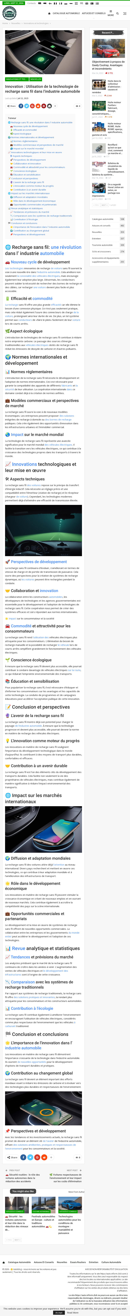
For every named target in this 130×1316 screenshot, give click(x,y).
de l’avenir (48, 1140)
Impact (17, 434)
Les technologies (14, 268)
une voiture (39, 287)
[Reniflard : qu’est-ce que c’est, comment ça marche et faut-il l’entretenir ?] (99, 148)
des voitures (34, 485)
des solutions (66, 415)
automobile (52, 253)
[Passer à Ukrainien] (81, 3)
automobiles (56, 596)
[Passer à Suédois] (97, 3)
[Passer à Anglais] (86, 3)
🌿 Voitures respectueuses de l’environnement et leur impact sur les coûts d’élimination (65, 1178)
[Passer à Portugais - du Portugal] (92, 3)
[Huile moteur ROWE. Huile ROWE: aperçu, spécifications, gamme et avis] (99, 127)
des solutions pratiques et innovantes (34, 997)
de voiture (56, 268)
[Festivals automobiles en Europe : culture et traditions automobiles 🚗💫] (43, 1205)
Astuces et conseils (93, 13)
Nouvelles (35, 79)
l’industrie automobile (48, 272)
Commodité (21, 626)
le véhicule (63, 644)
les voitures (28, 579)
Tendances (20, 957)
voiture (76, 319)
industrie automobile (23, 1048)
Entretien (96, 238)
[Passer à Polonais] (65, 3)
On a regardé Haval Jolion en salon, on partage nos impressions (108, 190)
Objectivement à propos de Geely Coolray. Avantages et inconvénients (108, 65)
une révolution (66, 247)
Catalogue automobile (66, 13)
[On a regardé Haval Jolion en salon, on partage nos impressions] (99, 188)
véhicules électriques (48, 275)
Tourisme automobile (102, 245)
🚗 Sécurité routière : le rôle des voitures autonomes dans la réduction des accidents (23, 1178)
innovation (49, 590)
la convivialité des (26, 275)
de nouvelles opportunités (31, 1061)
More (111, 15)
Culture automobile (41, 1211)
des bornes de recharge (58, 419)
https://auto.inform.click (111, 1273)
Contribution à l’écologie (32, 1008)
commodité (42, 298)
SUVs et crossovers (101, 251)
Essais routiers (78, 1262)
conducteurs (25, 319)
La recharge (11, 304)
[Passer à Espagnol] (76, 3)
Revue (18, 948)
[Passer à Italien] (60, 3)
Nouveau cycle (24, 262)
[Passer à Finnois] (50, 3)
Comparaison (23, 982)
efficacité (56, 304)
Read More (72, 1313)
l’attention (58, 864)
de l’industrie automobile (28, 725)
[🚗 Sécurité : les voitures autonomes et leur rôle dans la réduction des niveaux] (17, 1205)
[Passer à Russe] (71, 3)
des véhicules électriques (58, 444)
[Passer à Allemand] (39, 3)
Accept (58, 1312)
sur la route (74, 670)
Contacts (31, 3)
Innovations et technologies (17, 79)
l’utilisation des (41, 637)
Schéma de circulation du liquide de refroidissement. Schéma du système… (108, 169)
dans (69, 389)
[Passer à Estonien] (44, 3)
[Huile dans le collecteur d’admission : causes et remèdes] (99, 85)
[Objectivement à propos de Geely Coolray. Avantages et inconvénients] (108, 48)
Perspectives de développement (39, 561)
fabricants (67, 385)
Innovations (24, 464)
